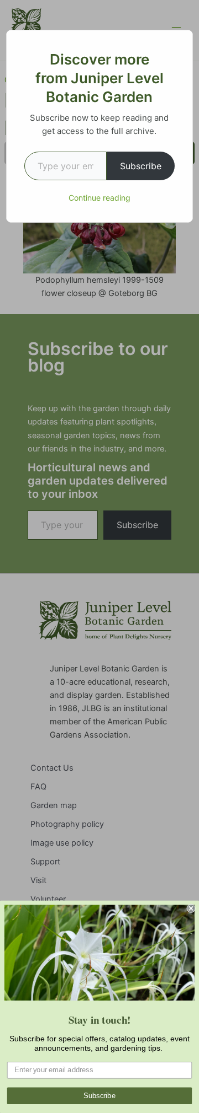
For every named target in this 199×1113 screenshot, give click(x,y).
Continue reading (99, 197)
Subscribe (140, 165)
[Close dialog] (191, 908)
